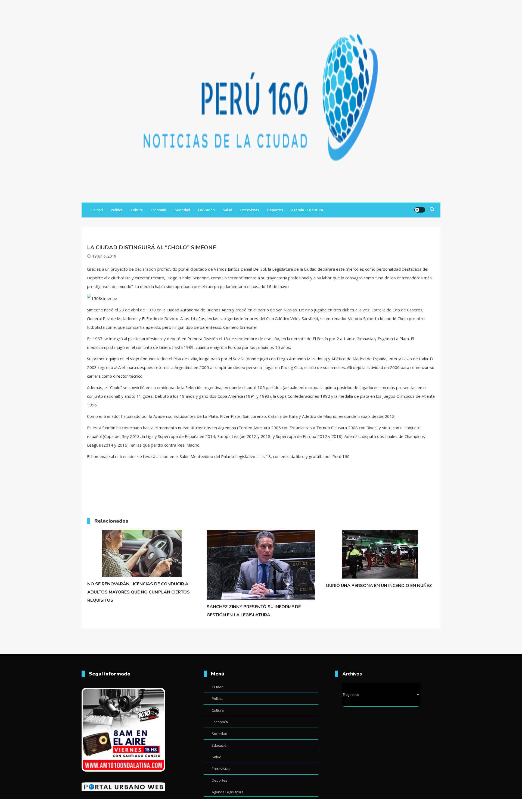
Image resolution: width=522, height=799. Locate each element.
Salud (227, 209)
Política (117, 209)
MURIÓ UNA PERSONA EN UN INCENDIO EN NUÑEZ (379, 586)
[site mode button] (419, 210)
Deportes (275, 209)
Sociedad (182, 209)
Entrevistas (249, 209)
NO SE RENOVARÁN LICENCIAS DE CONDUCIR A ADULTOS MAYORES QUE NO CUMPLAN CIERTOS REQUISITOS (138, 592)
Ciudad (97, 209)
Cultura (137, 209)
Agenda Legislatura (307, 209)
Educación (206, 209)
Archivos (352, 674)
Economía (159, 209)
